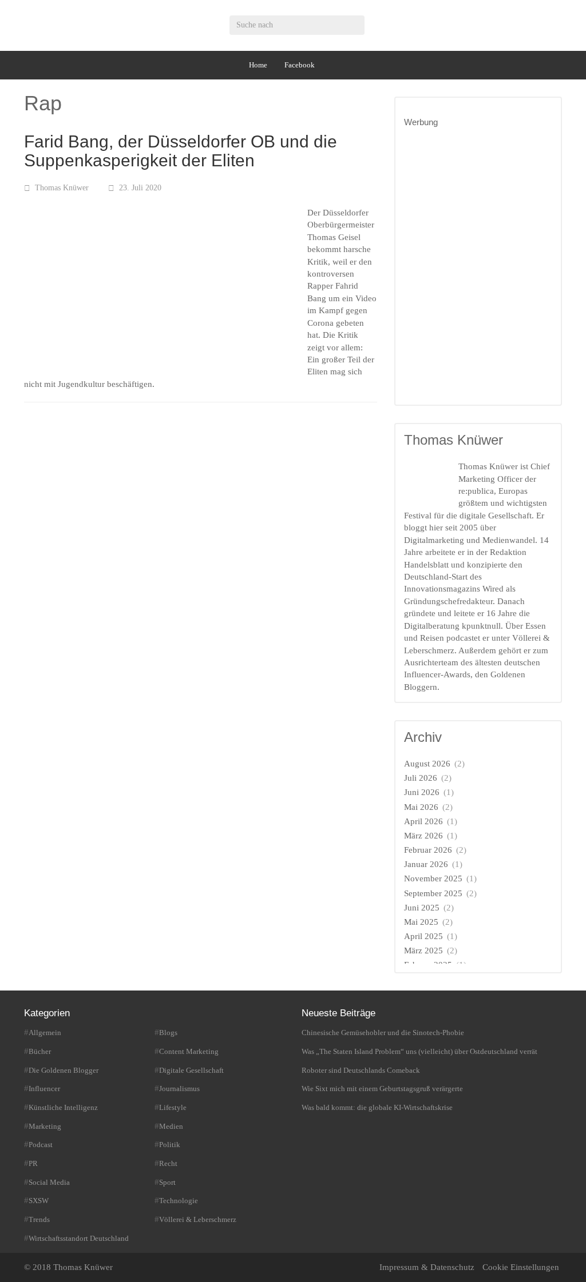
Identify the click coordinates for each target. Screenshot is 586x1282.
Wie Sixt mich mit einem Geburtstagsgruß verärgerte (382, 1088)
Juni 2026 (422, 792)
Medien (171, 1126)
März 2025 (423, 950)
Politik (169, 1144)
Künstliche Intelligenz (63, 1107)
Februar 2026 (428, 849)
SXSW (39, 1200)
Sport (167, 1182)
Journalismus (179, 1088)
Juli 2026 (420, 777)
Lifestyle (173, 1107)
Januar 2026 (426, 864)
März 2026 (423, 835)
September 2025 (433, 893)
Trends (39, 1219)
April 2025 (423, 936)
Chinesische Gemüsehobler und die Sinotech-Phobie (383, 1032)
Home (258, 65)
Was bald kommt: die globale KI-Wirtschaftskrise (377, 1107)
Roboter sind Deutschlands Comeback (361, 1070)
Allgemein (45, 1032)
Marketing (45, 1126)
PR (33, 1163)
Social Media (49, 1182)
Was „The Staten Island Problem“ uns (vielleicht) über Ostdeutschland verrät (419, 1051)
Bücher (40, 1051)
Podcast (41, 1144)
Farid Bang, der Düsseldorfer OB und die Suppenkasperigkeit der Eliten (180, 151)
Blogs (168, 1032)
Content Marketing (189, 1051)
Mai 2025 (421, 921)
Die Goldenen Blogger (63, 1070)
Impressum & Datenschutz (426, 1267)
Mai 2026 (421, 807)
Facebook (299, 65)
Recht (168, 1163)
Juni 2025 (422, 907)
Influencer (44, 1088)
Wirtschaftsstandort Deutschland (79, 1238)
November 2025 (433, 878)
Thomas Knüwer (62, 187)
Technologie (178, 1200)
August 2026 (427, 763)
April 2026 (423, 821)
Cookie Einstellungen (520, 1267)
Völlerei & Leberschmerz (197, 1219)
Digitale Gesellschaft (191, 1070)
